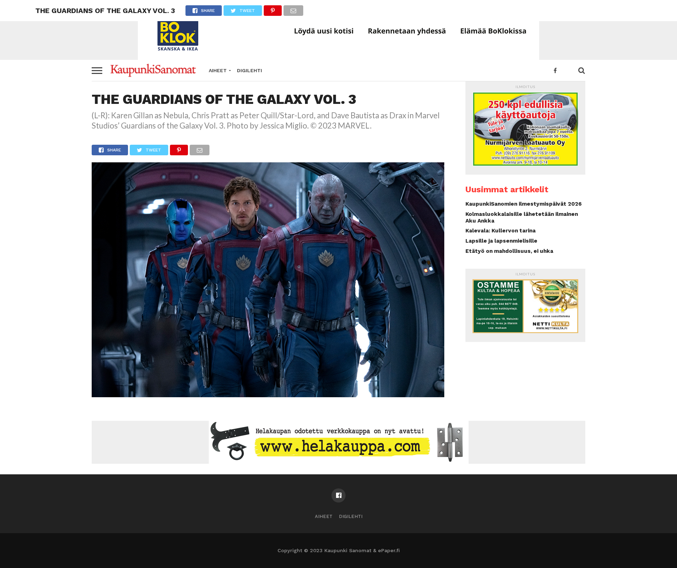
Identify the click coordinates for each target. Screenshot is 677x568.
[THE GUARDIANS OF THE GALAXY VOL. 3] (268, 395)
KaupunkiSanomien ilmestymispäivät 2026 (523, 204)
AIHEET (218, 70)
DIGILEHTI (249, 70)
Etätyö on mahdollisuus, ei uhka (509, 251)
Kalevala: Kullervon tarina (500, 230)
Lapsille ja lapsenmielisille (501, 241)
